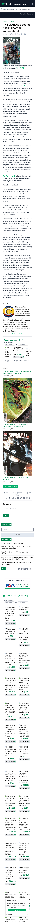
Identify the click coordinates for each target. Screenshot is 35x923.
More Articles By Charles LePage (13, 334)
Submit (6, 515)
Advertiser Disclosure (27, 14)
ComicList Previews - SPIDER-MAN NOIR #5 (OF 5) (16, 479)
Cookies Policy (19, 905)
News (12, 21)
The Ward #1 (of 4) (9, 176)
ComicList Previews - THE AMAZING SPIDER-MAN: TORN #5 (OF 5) (15, 426)
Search (17, 535)
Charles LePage (9, 34)
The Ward (24, 86)
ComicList (5, 21)
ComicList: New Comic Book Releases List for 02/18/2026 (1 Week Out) (17, 372)
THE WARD (20, 68)
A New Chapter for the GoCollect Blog (12, 543)
